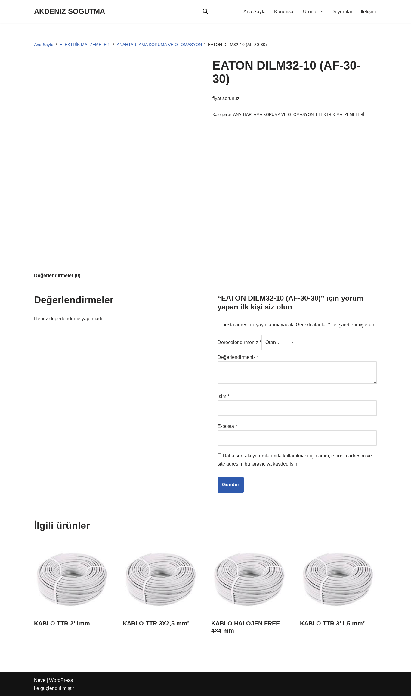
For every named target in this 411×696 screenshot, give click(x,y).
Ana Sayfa (254, 11)
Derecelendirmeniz (239, 342)
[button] (321, 11)
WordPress (61, 680)
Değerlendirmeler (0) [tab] (57, 275)
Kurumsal (284, 11)
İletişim (368, 11)
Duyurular (341, 11)
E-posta (227, 426)
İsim (223, 396)
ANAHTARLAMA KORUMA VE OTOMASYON (159, 44)
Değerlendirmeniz (238, 357)
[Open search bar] (205, 11)
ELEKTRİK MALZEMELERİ (85, 44)
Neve (39, 680)
